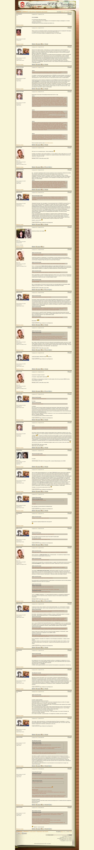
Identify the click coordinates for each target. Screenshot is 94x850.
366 (37, 147)
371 (37, 292)
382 (37, 547)
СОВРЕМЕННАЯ (25, 11)
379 (37, 494)
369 (37, 227)
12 (66, 831)
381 (37, 528)
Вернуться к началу (19, 44)
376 (37, 422)
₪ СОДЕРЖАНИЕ (19, 831)
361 (37, 14)
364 (37, 67)
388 (37, 737)
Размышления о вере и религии (41, 11)
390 (37, 807)
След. (71, 11)
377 (37, 450)
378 (37, 469)
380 (37, 513)
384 (37, 650)
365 (37, 91)
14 (69, 11)
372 (37, 327)
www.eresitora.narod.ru (49, 142)
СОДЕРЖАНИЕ (18, 11)
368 (37, 192)
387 (37, 718)
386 (37, 691)
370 (37, 249)
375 (37, 394)
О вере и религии (32, 11)
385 (37, 669)
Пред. (62, 11)
